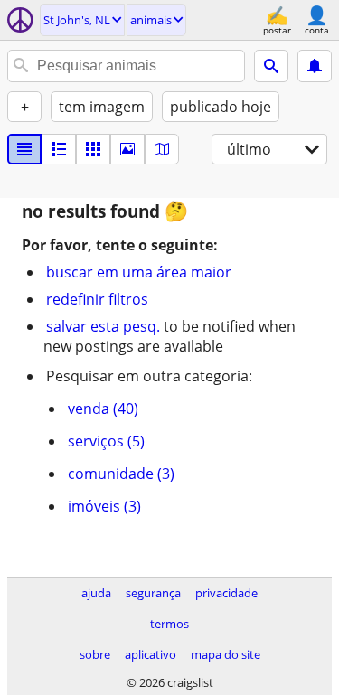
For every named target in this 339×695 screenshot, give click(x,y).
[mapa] (162, 149)
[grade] (93, 149)
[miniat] (59, 149)
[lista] (24, 149)
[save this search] (314, 66)
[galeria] (127, 149)
